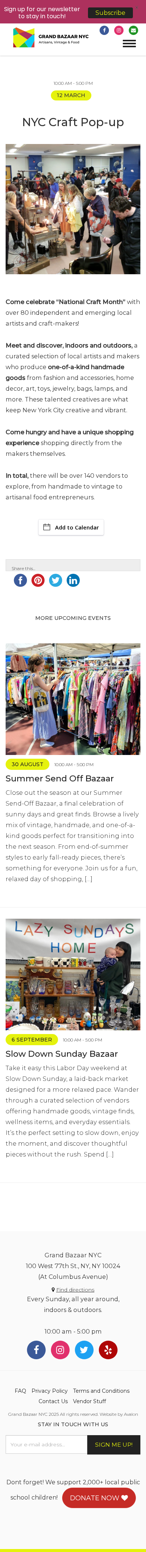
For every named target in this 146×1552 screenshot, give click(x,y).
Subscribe (110, 12)
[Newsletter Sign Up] (133, 30)
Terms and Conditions (101, 1391)
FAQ (20, 1391)
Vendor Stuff (89, 1401)
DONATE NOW (95, 1498)
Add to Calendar (77, 527)
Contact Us (53, 1401)
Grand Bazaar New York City (51, 38)
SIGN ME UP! (114, 1444)
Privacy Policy (49, 1391)
